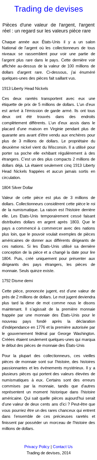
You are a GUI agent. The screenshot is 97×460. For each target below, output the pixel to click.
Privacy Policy (37, 446)
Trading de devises (48, 8)
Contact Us (63, 446)
